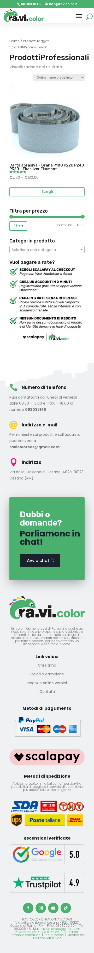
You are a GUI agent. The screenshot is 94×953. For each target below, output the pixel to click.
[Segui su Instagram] (41, 908)
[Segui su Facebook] (28, 908)
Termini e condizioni (25, 935)
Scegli (47, 191)
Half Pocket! (42, 938)
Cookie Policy (48, 932)
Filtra (18, 225)
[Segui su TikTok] (66, 908)
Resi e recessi (54, 935)
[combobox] (47, 249)
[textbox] (47, 249)
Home (14, 41)
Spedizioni (69, 932)
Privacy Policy (25, 932)
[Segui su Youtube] (53, 908)
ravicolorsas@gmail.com (60, 928)
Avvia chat (38, 561)
